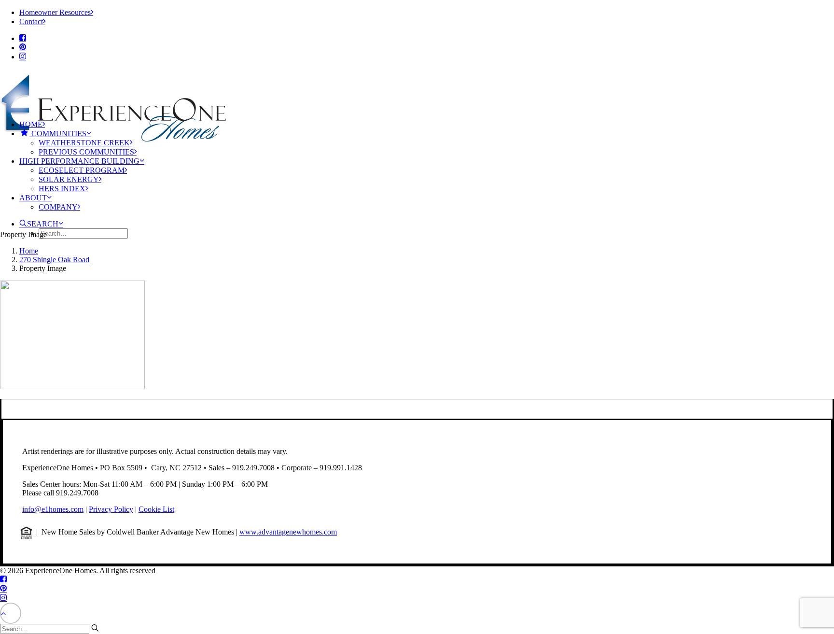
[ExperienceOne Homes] (417, 90)
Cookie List (156, 509)
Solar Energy (69, 179)
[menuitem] (426, 12)
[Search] (49, 628)
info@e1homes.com (52, 509)
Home (30, 124)
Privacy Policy (111, 509)
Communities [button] (57, 133)
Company (58, 207)
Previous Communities (86, 152)
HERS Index (62, 188)
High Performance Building (79, 161)
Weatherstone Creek (84, 143)
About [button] (33, 198)
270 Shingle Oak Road (54, 259)
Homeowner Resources (55, 12)
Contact (31, 21)
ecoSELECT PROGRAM (82, 170)
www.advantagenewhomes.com (288, 532)
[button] (22, 38)
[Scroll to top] (10, 612)
